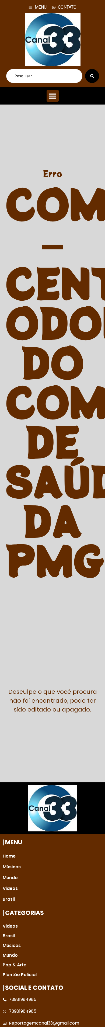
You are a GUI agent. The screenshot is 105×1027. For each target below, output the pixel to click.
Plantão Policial (20, 975)
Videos (10, 888)
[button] (53, 96)
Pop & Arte (14, 965)
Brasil (9, 899)
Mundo (10, 878)
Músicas (12, 867)
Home (9, 856)
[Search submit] (92, 76)
